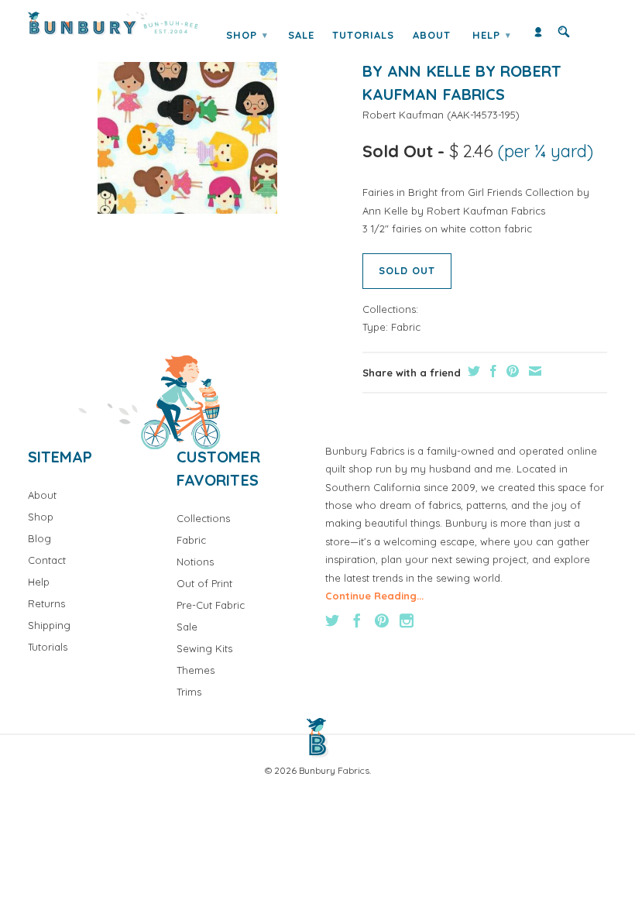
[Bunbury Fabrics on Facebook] (357, 620)
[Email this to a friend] (533, 371)
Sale (301, 35)
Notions (195, 561)
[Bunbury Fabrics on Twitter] (332, 620)
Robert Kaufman (403, 114)
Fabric (405, 327)
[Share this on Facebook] (491, 371)
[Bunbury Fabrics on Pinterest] (382, 620)
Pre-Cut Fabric (211, 605)
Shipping (49, 625)
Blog (39, 538)
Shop (247, 35)
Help (491, 35)
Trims (189, 692)
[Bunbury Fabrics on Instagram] (407, 620)
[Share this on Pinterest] (511, 371)
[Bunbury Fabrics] (113, 24)
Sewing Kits (204, 648)
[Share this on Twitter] (472, 371)
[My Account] (538, 35)
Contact (47, 560)
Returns (46, 603)
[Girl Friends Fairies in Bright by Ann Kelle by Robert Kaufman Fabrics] (187, 123)
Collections (203, 518)
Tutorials (363, 35)
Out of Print (204, 583)
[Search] (564, 35)
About (432, 35)
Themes (196, 670)
